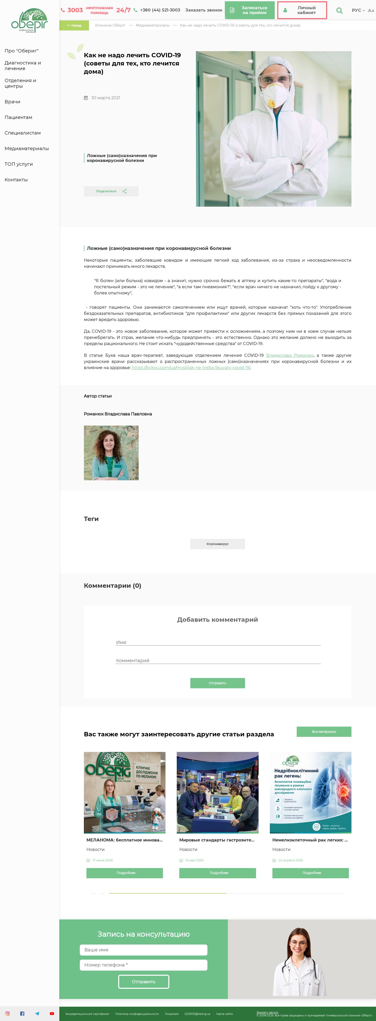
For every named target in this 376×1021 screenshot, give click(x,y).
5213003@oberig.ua (197, 1013)
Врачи (12, 102)
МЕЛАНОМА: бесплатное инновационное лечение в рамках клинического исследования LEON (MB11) (124, 840)
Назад (76, 25)
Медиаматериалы (27, 148)
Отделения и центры (20, 83)
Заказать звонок (267, 1012)
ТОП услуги (19, 164)
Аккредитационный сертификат (87, 1013)
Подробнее (126, 873)
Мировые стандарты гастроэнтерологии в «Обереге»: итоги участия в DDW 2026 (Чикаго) (217, 840)
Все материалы (324, 732)
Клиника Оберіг (110, 25)
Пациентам (18, 117)
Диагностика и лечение (23, 65)
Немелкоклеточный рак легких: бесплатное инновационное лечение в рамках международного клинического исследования (310, 840)
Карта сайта (224, 1013)
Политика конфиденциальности (137, 1013)
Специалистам (23, 133)
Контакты (16, 180)
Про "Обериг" (22, 51)
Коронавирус (218, 544)
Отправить (217, 683)
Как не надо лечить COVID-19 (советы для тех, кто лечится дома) (240, 25)
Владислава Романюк (290, 355)
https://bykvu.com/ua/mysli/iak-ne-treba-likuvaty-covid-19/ (191, 367)
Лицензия (172, 1013)
